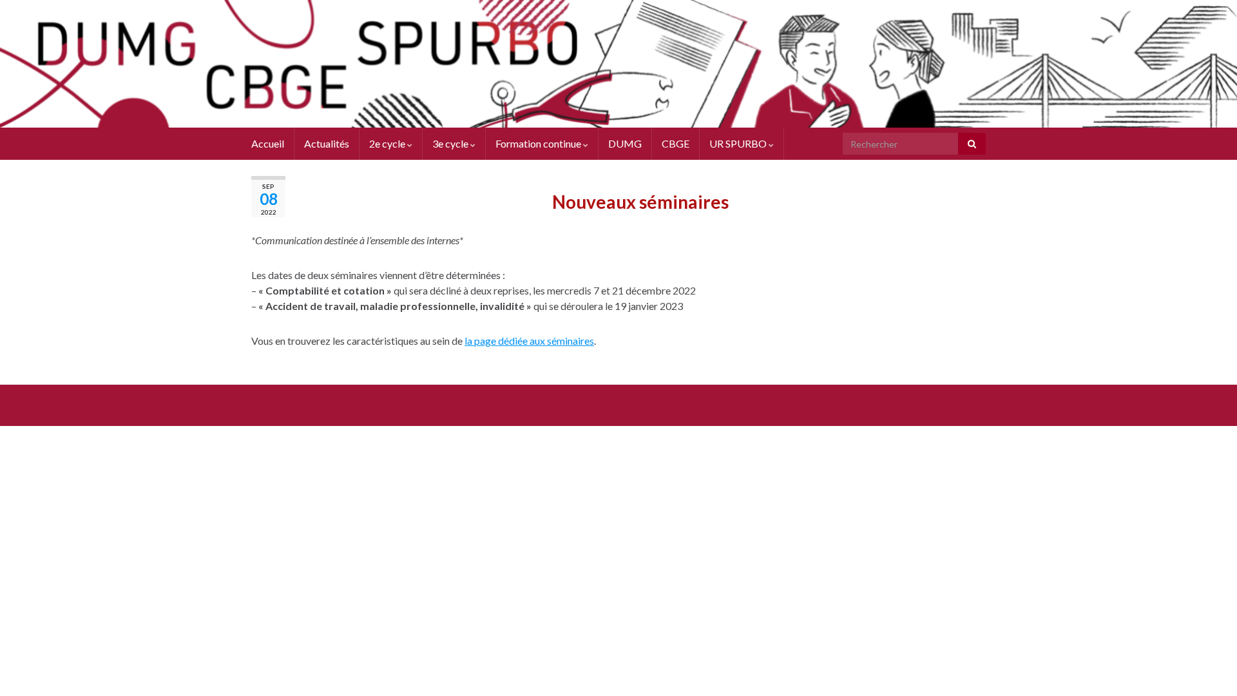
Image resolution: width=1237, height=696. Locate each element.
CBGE (675, 143)
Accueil (267, 143)
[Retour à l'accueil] (618, 64)
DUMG (625, 143)
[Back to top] (1208, 667)
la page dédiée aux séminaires (529, 340)
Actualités (326, 143)
